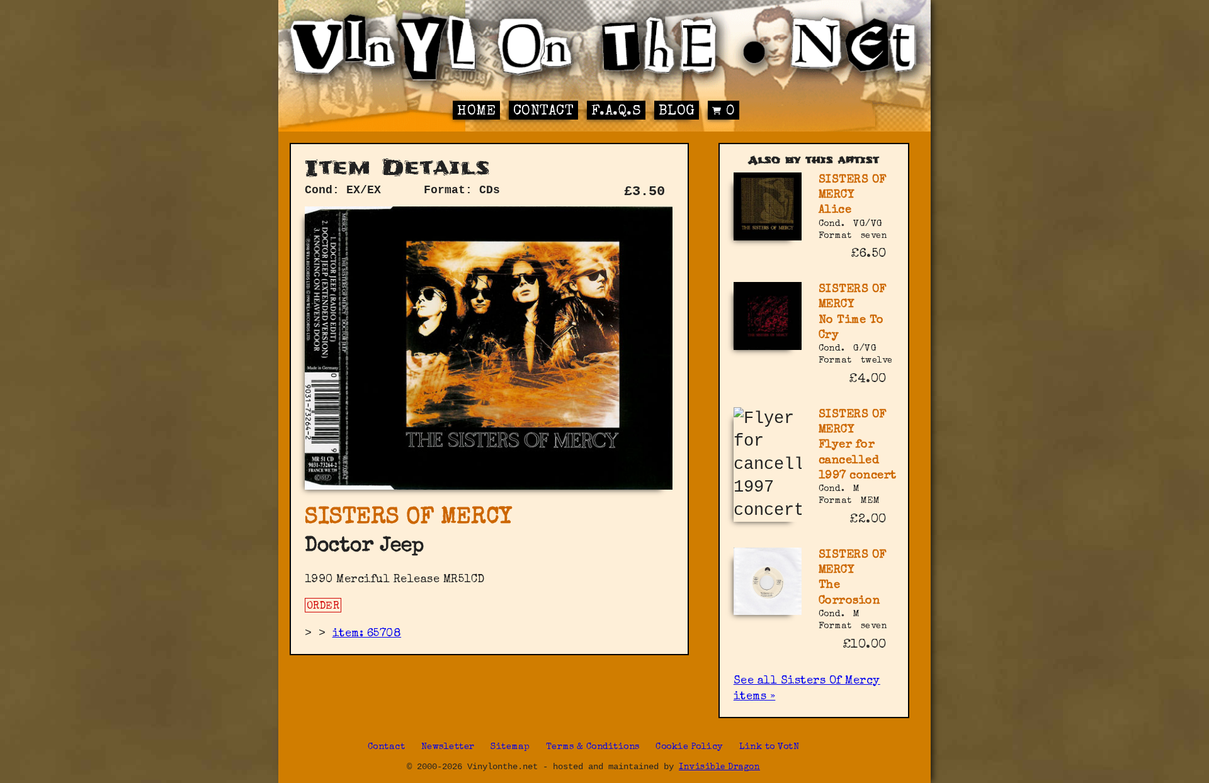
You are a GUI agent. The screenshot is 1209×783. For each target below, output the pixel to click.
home (476, 111)
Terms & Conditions (593, 747)
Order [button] (323, 607)
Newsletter (448, 747)
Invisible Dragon (719, 767)
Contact (543, 111)
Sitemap (510, 747)
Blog (677, 111)
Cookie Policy (690, 747)
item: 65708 (367, 633)
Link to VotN (769, 747)
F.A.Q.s (616, 111)
